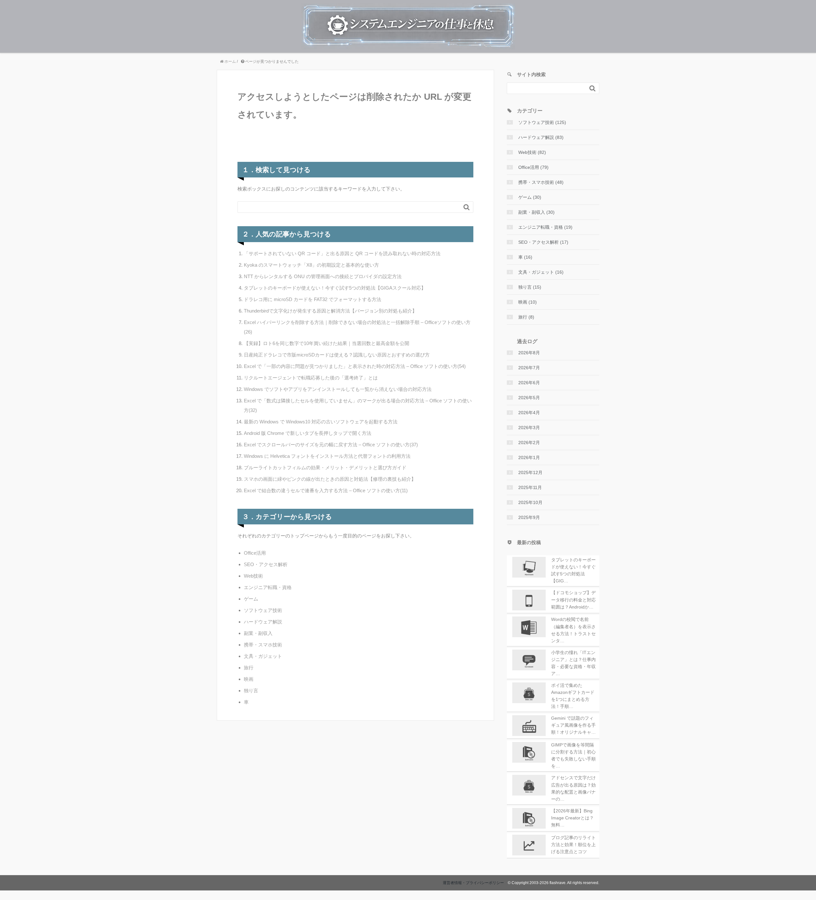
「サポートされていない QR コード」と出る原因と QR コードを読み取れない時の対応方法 (342, 253)
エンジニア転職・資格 (268, 587)
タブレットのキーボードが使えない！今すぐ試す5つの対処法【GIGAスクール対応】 (335, 288)
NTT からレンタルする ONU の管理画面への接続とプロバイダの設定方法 (323, 276)
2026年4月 (529, 412)
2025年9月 (529, 517)
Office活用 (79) (533, 167)
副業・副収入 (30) (536, 212)
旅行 (248, 667)
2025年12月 (530, 472)
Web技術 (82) (532, 152)
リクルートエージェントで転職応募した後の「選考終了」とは (311, 377)
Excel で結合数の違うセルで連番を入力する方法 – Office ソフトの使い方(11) (326, 490)
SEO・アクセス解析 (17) (543, 242)
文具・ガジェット (263, 656)
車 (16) (525, 257)
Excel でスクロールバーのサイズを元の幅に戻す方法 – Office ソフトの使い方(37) (331, 444)
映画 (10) (527, 302)
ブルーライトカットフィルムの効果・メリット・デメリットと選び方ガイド (325, 467)
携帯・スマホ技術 (263, 644)
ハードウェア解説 (263, 621)
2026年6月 (529, 382)
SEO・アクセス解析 (266, 564)
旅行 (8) (526, 317)
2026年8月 (529, 352)
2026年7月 (529, 367)
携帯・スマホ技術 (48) (541, 182)
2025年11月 (530, 487)
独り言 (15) (529, 287)
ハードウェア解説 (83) (541, 137)
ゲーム (251, 598)
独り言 (251, 690)
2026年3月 (529, 427)
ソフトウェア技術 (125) (542, 122)
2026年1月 (529, 457)
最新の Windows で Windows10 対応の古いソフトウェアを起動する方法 (320, 421)
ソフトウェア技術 (263, 610)
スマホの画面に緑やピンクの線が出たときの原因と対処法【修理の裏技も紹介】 (330, 479)
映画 (248, 679)
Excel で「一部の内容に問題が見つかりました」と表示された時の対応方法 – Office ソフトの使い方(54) (355, 366)
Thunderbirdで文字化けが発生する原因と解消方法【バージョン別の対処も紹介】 (330, 310)
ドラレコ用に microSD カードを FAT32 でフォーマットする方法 (312, 299)
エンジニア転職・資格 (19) (545, 227)
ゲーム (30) (529, 197)
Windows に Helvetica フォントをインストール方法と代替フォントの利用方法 (327, 456)
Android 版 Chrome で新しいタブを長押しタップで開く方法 (307, 433)
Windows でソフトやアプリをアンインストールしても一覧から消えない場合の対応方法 (338, 389)
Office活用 (255, 553)
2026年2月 (529, 442)
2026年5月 (529, 397)
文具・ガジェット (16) (541, 272)
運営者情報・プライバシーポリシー (473, 883)
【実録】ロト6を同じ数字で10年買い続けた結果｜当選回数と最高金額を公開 (326, 343)
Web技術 (253, 576)
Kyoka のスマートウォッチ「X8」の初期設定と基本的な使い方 (311, 265)
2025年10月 (530, 502)
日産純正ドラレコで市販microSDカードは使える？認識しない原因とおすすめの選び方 (337, 354)
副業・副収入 (258, 633)
